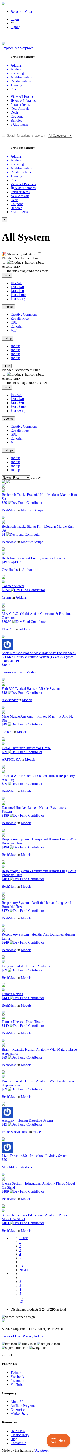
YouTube (17, 1384)
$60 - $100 (18, 295)
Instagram (17, 1380)
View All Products (23, 96)
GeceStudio (10, 569)
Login (15, 19)
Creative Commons (24, 314)
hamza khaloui (12, 672)
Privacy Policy (33, 1336)
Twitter (15, 1372)
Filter (7, 365)
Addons (27, 569)
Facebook (17, 1376)
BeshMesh (9, 510)
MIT (14, 330)
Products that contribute (27, 262)
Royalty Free (20, 318)
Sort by (36, 477)
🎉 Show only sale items (19, 254)
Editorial (16, 326)
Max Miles (9, 1167)
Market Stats (19, 1413)
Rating (8, 338)
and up (15, 346)
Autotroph (42, 1450)
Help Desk (18, 1431)
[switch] (39, 253)
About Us (17, 1402)
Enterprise (18, 1409)
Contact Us (18, 1443)
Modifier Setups (32, 510)
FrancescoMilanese (15, 1132)
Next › (23, 1270)
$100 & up (18, 299)
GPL (14, 322)
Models (31, 672)
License (8, 306)
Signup (15, 27)
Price (7, 275)
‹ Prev (23, 1238)
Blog (14, 1439)
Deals (14, 112)
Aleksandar (10, 700)
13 (21, 1266)
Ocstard (7, 732)
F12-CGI (8, 629)
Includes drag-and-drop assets (27, 271)
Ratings (8, 450)
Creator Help (20, 1435)
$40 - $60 (17, 291)
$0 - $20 (16, 283)
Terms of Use (11, 1336)
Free (14, 89)
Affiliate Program (23, 1406)
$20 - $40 (17, 287)
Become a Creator (23, 11)
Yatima (6, 597)
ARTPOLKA (11, 759)
